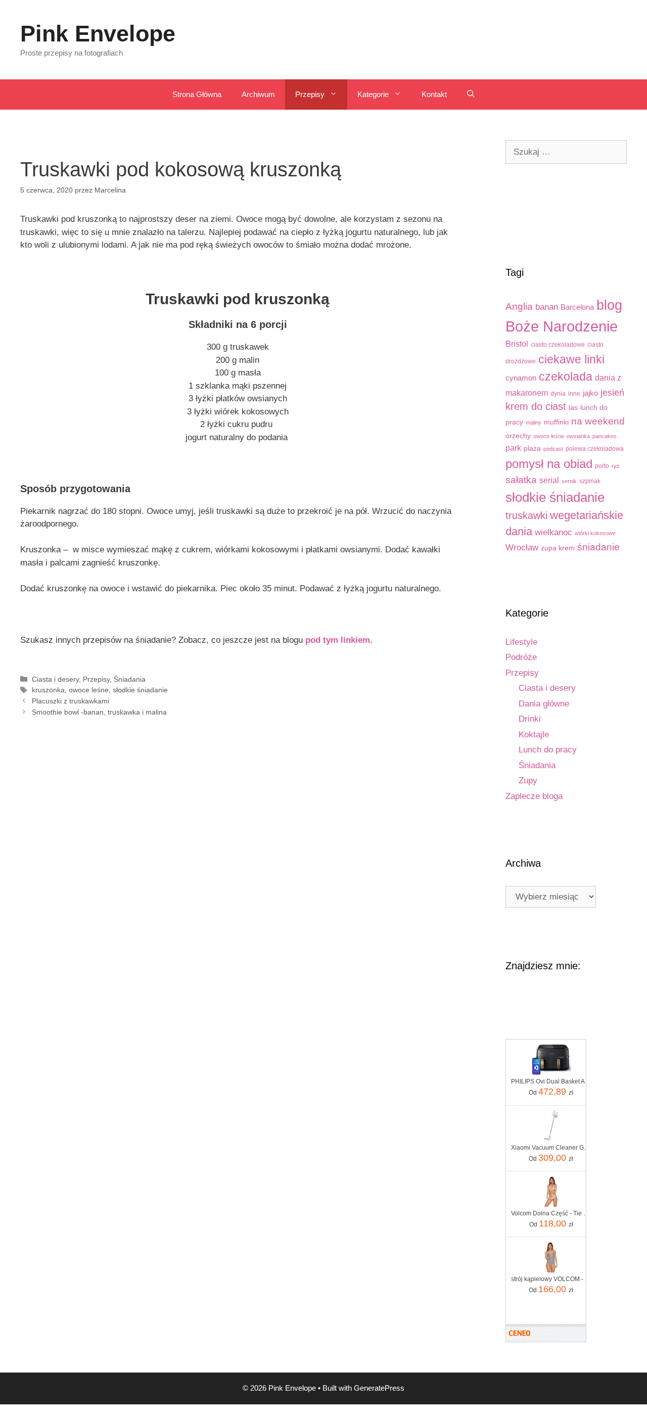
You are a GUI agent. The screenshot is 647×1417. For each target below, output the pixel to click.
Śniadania (130, 679)
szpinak (589, 481)
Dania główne (544, 703)
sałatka (521, 480)
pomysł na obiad (548, 463)
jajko (590, 393)
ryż (616, 466)
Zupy (528, 780)
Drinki (530, 719)
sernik (569, 481)
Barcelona (577, 307)
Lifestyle (521, 642)
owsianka (578, 436)
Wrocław (521, 547)
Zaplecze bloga (534, 796)
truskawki (526, 515)
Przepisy (310, 94)
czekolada (565, 376)
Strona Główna (196, 94)
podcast (553, 449)
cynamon (520, 377)
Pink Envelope (97, 33)
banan (546, 307)
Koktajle (534, 734)
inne (574, 393)
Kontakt (434, 94)
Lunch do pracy (548, 749)
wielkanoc (553, 532)
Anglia (519, 306)
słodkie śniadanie (140, 690)
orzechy (518, 436)
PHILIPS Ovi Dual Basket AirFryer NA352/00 (551, 1081)
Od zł (551, 1092)
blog (609, 305)
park (513, 447)
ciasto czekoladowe (558, 344)
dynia (558, 393)
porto (602, 465)
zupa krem (558, 548)
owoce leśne (89, 690)
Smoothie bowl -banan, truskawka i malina (99, 712)
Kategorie (373, 94)
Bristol (516, 343)
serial (549, 480)
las (573, 407)
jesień (612, 392)
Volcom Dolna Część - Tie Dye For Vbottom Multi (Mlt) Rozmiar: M (551, 1213)
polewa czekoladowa (595, 448)
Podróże (521, 657)
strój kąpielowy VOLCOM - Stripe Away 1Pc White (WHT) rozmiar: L (551, 1279)
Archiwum (258, 94)
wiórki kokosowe (595, 533)
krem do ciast (535, 406)
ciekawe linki (571, 359)
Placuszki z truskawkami (70, 701)
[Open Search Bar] (471, 94)
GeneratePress (379, 1388)
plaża (532, 448)
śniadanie (598, 547)
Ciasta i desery (55, 679)
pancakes (604, 436)
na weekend (598, 421)
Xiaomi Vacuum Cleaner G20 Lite (551, 1147)
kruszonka (48, 690)
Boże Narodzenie (561, 326)
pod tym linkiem (337, 640)
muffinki (556, 422)
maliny (533, 422)
